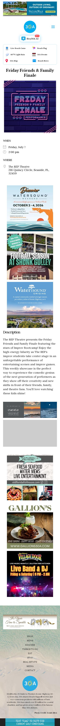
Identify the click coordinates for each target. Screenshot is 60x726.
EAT (30, 653)
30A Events (42, 54)
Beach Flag (42, 48)
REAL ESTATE (30, 662)
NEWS (30, 640)
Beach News (43, 61)
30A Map (14, 61)
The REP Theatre (19, 166)
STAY (30, 657)
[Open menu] (53, 27)
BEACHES (30, 645)
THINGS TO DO (30, 649)
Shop (30, 636)
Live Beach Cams (18, 48)
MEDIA (30, 666)
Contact (30, 670)
